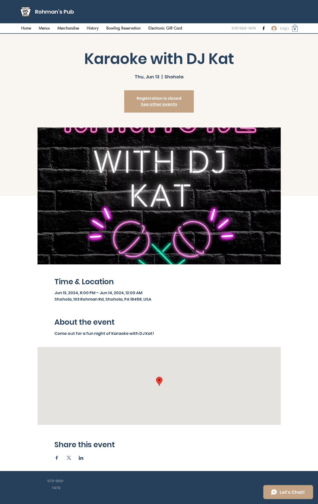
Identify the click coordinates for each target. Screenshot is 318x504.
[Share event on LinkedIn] (81, 458)
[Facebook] (263, 28)
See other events (159, 104)
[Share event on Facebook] (56, 458)
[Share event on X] (69, 458)
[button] (295, 28)
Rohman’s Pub (54, 12)
